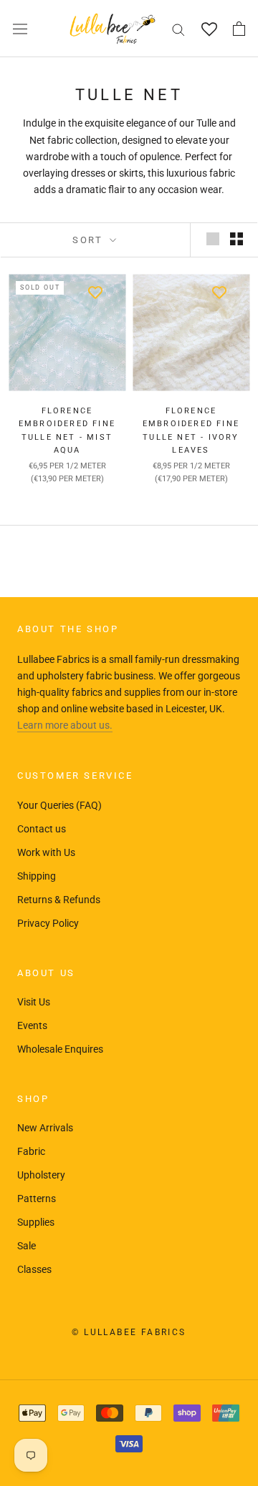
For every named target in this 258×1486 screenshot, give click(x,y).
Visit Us (33, 1002)
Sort (89, 240)
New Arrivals (45, 1127)
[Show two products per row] (236, 238)
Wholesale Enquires (60, 1049)
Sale (26, 1245)
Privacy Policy (48, 923)
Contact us (41, 829)
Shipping (36, 876)
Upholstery (41, 1175)
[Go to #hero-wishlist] (209, 29)
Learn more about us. (65, 725)
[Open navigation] (20, 28)
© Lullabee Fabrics (129, 1332)
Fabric (31, 1151)
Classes (34, 1269)
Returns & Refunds (58, 899)
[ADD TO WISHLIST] (95, 291)
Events (32, 1025)
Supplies (35, 1222)
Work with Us (46, 852)
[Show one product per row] (212, 238)
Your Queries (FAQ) (59, 805)
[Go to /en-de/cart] (239, 28)
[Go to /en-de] (112, 28)
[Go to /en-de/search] (178, 29)
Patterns (36, 1198)
